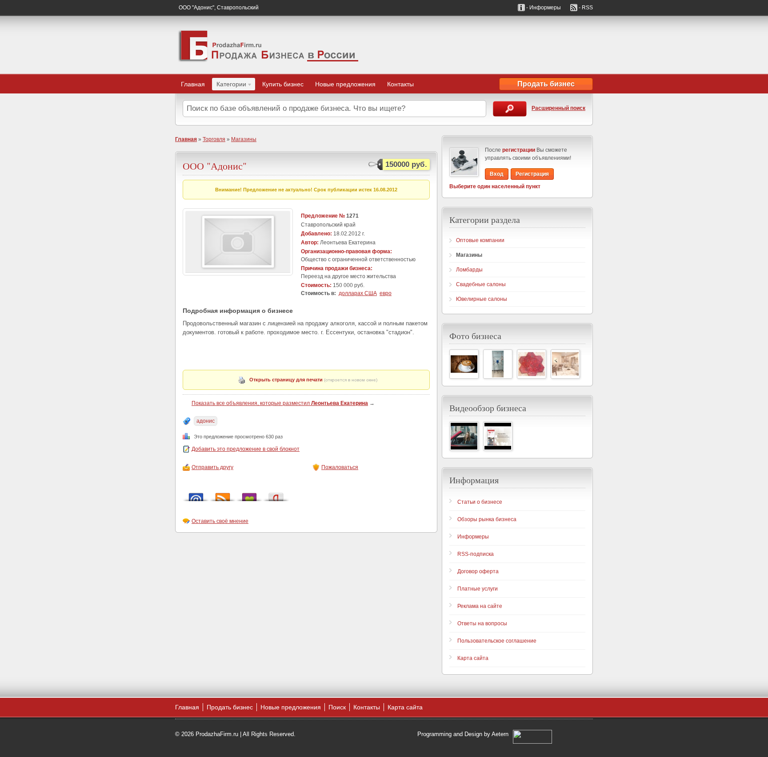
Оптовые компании (480, 240)
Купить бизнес (283, 84)
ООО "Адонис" (215, 165)
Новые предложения (345, 84)
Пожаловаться (339, 467)
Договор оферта (478, 571)
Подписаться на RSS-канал (222, 494)
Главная (193, 84)
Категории (229, 85)
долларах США (358, 293)
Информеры (473, 537)
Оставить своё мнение (220, 521)
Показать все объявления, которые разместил (280, 403)
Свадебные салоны (481, 284)
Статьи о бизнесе (479, 502)
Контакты (400, 84)
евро (386, 293)
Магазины (243, 139)
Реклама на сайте (479, 606)
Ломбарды (469, 270)
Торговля (214, 139)
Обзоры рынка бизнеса (486, 519)
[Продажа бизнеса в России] (268, 45)
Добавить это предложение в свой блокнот (246, 449)
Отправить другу (212, 467)
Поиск (337, 707)
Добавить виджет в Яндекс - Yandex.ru (276, 494)
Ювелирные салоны (481, 299)
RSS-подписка (475, 554)
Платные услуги (477, 589)
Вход (497, 174)
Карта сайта (472, 658)
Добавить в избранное (249, 494)
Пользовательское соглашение (496, 641)
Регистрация (532, 174)
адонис (205, 421)
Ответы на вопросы (482, 623)
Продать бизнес (546, 84)
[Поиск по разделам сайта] (510, 109)
